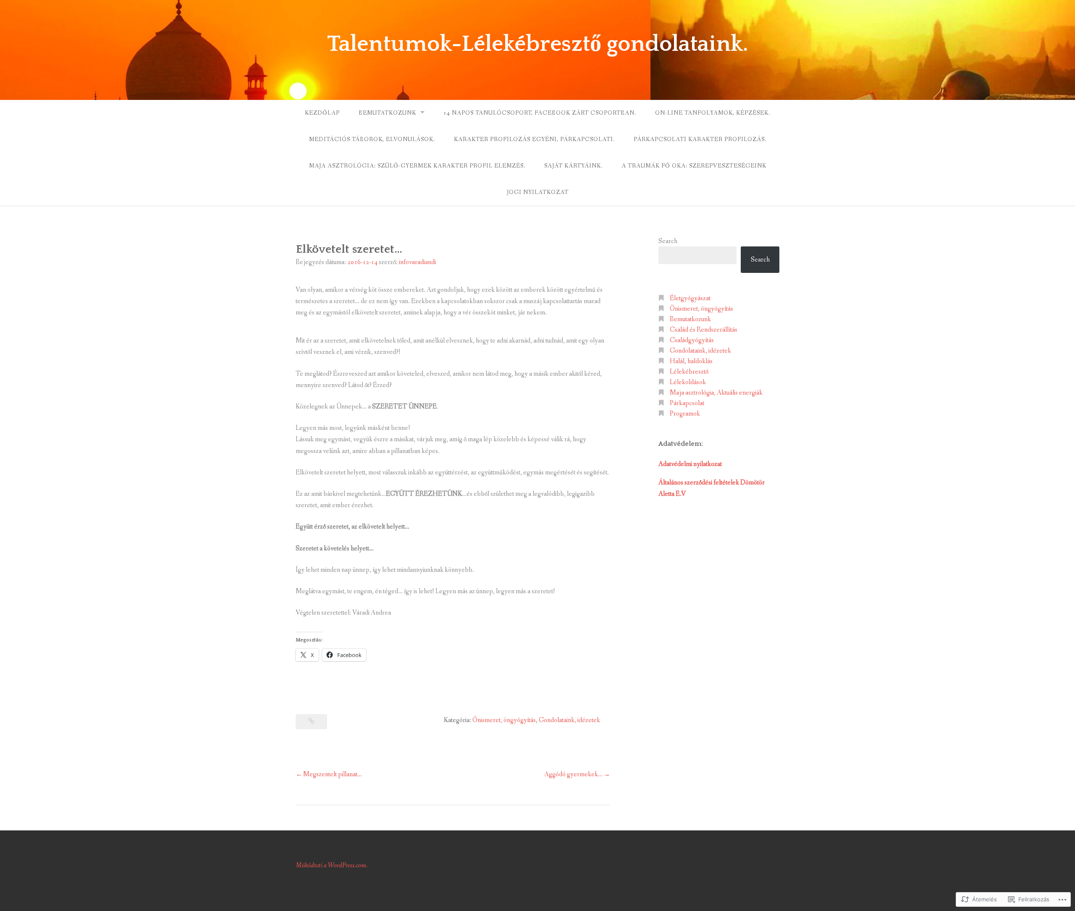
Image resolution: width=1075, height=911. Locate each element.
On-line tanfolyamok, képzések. (712, 113)
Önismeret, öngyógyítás (504, 720)
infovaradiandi (417, 262)
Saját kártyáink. (573, 166)
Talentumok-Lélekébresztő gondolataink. (537, 44)
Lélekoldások (688, 382)
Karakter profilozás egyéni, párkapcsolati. (534, 139)
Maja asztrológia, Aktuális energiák (716, 392)
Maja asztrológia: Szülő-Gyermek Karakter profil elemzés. (417, 166)
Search (667, 241)
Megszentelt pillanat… (332, 774)
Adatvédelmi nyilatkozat (690, 464)
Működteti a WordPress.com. (331, 865)
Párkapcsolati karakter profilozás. (700, 139)
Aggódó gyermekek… (573, 774)
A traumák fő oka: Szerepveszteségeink (693, 166)
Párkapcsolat (687, 403)
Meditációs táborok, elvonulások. (372, 139)
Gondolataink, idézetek (569, 720)
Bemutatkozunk (387, 113)
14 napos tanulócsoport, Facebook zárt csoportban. (539, 113)
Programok (685, 413)
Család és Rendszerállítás (703, 329)
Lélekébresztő (689, 371)
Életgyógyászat (690, 298)
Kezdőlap (322, 113)
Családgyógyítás (692, 340)
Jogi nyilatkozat (538, 192)
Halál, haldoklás (691, 361)
